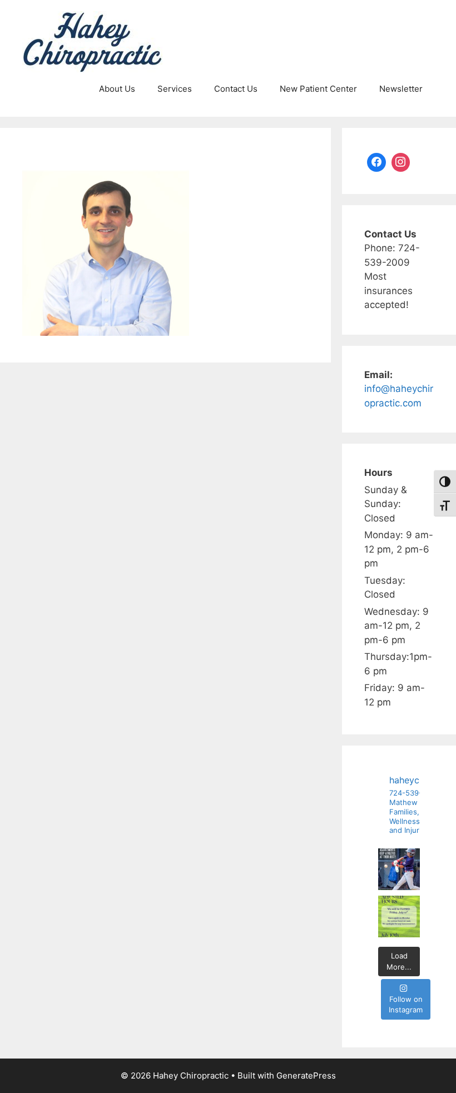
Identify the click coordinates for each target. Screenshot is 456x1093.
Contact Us (235, 88)
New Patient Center (318, 88)
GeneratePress (306, 1075)
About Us (117, 88)
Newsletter (401, 88)
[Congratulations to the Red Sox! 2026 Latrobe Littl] (399, 869)
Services (174, 88)
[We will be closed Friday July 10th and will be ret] (399, 916)
